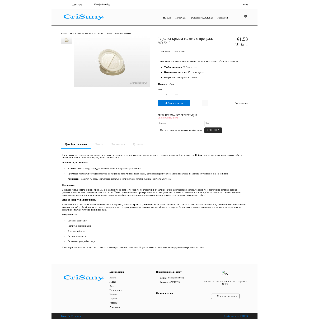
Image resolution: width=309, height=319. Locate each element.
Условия (113, 303)
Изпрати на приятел (205, 103)
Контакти (222, 17)
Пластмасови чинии (123, 33)
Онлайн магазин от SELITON (236, 316)
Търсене (113, 298)
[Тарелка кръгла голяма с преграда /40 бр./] (112, 86)
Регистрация (115, 290)
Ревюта (99, 144)
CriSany (77, 316)
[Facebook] (158, 300)
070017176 (77, 5)
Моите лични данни (227, 296)
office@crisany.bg (101, 4)
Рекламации (118, 144)
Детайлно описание (76, 144)
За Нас (112, 282)
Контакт (113, 294)
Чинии (109, 33)
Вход (245, 4)
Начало (167, 17)
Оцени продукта (241, 103)
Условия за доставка (202, 17)
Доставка (138, 144)
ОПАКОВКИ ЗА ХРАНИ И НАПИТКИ (87, 33)
